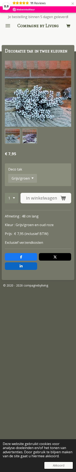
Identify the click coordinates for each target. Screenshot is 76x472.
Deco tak (15, 169)
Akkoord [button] (58, 465)
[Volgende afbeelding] (65, 93)
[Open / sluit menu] (7, 25)
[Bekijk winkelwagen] (68, 25)
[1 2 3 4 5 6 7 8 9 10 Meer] (11, 198)
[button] (12, 136)
